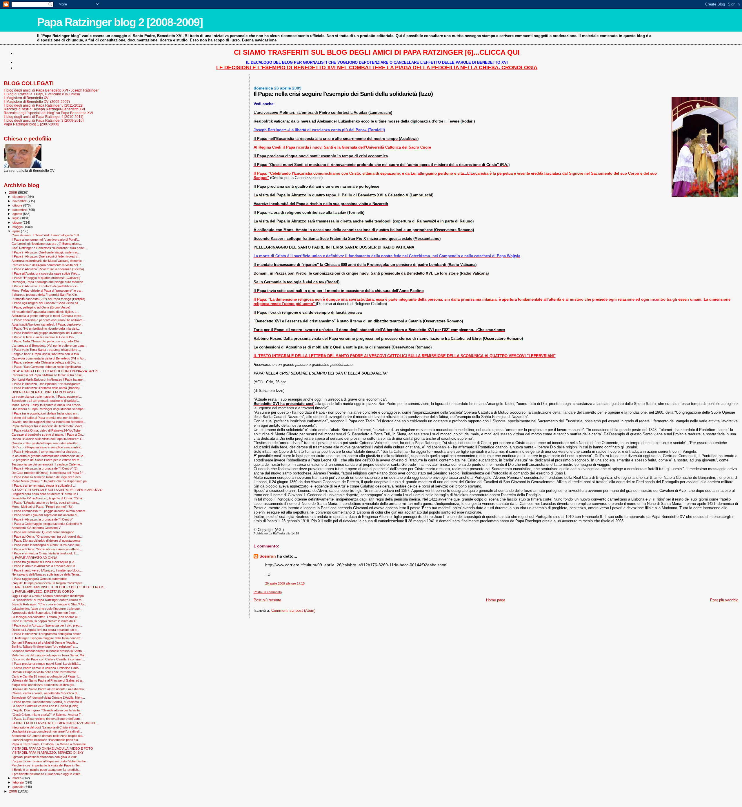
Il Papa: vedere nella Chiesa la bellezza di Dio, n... (46, 362)
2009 (13, 192)
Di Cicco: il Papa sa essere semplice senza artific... (47, 447)
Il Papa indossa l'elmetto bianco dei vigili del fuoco (46, 477)
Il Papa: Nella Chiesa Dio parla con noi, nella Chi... (46, 341)
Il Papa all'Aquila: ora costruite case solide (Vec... (46, 273)
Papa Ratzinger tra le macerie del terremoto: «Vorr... (48, 426)
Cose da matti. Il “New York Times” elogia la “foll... (46, 235)
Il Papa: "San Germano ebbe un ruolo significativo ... (48, 366)
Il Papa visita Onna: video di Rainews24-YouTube (46, 430)
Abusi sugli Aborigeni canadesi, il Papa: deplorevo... (47, 324)
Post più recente (267, 600)
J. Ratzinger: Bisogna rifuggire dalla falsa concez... (47, 638)
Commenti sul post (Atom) (293, 610)
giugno (17, 222)
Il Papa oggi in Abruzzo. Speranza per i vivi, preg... (47, 625)
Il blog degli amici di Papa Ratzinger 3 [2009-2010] (43, 120)
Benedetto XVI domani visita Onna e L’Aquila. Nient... (48, 697)
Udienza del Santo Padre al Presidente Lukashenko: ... (50, 689)
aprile (16, 231)
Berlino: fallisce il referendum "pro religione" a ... (45, 646)
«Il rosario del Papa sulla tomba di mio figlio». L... (45, 311)
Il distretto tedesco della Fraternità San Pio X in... (45, 294)
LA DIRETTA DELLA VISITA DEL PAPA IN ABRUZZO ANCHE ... (56, 723)
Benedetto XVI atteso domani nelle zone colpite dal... (48, 735)
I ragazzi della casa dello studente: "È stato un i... (46, 494)
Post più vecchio (724, 600)
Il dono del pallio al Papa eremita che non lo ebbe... (47, 417)
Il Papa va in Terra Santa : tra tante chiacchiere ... (46, 349)
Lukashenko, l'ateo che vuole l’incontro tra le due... (47, 608)
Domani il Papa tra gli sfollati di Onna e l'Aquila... (45, 642)
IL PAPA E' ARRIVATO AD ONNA (34, 557)
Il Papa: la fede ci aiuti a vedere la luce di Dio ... (44, 337)
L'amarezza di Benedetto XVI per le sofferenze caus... (49, 345)
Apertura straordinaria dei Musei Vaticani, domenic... (48, 260)
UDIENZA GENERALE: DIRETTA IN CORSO (43, 392)
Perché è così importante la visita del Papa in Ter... (47, 765)
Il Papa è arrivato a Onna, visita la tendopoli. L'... (45, 553)
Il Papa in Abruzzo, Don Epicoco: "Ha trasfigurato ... (48, 384)
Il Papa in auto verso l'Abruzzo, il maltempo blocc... (47, 570)
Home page (495, 600)
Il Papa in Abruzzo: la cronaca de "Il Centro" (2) (45, 468)
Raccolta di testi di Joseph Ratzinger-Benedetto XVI (44, 109)
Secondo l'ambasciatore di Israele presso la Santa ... (48, 651)
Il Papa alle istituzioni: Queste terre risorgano (43, 532)
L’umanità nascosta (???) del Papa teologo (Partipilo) (48, 299)
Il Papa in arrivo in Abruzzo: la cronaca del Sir (43, 566)
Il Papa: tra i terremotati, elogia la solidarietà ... (44, 485)
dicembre (19, 196)
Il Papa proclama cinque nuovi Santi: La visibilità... (46, 663)
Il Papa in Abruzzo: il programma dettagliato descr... (47, 634)
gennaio (18, 786)
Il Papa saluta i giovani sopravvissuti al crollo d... (45, 515)
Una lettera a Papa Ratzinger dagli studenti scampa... (49, 409)
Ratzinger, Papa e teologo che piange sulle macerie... (49, 282)
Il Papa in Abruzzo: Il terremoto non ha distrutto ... (46, 451)
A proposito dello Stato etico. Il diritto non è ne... (44, 612)
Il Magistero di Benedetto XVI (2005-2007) (37, 101)
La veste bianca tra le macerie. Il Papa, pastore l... (47, 396)
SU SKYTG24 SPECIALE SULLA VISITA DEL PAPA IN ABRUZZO (57, 490)
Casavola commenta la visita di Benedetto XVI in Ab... (49, 358)
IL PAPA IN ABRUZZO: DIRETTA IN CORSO (43, 591)
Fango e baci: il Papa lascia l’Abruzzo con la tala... (46, 354)
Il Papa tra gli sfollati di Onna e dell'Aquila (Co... (44, 562)
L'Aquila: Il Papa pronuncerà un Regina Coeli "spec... (48, 583)
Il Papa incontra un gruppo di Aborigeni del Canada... (48, 333)
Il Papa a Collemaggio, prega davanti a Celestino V (47, 523)
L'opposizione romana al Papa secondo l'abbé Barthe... (50, 761)
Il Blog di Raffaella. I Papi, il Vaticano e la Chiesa (42, 94)
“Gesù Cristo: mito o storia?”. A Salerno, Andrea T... (47, 714)
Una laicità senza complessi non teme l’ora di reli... (47, 731)
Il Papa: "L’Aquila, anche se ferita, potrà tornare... (46, 502)
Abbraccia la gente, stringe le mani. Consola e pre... (48, 315)
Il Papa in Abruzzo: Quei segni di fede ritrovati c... (46, 256)
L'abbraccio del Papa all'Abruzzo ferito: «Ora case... (48, 375)
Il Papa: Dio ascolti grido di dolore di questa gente (46, 540)
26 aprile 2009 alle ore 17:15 (285, 583)
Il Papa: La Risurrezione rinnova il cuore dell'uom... (47, 718)
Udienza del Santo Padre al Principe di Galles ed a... (48, 680)
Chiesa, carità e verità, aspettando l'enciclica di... (46, 693)
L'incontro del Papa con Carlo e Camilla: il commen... (48, 659)
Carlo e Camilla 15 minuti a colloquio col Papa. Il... (46, 676)
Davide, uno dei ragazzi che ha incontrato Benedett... (49, 421)
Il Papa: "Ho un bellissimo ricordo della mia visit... (46, 328)
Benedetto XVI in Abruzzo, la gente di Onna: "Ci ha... (48, 498)
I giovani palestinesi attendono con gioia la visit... (45, 757)
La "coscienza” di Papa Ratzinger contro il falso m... (48, 600)
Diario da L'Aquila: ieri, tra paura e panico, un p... (45, 629)
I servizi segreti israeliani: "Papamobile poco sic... (46, 740)
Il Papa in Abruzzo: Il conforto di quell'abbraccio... (46, 286)
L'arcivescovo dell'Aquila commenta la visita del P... (47, 265)
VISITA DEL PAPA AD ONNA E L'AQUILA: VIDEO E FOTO (52, 748)
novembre (20, 201)
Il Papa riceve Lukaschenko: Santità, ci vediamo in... (48, 702)
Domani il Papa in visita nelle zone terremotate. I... (46, 672)
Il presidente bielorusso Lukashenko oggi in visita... (47, 774)
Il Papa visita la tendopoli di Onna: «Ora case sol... (47, 545)
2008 (13, 791)
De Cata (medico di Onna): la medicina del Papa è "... (49, 472)
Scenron (267, 556)
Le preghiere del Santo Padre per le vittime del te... (47, 460)
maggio (17, 227)
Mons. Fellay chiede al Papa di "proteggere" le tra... (47, 290)
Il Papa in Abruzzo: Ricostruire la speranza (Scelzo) (48, 269)
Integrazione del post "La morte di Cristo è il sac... (46, 727)
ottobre (17, 205)
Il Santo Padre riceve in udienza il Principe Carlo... (46, 668)
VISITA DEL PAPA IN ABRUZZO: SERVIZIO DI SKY (47, 752)
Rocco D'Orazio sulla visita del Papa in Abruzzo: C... (48, 439)
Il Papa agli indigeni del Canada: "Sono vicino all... (46, 303)
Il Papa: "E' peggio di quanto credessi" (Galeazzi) (46, 278)
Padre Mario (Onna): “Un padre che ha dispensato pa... (50, 481)
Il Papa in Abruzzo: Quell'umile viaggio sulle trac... (46, 252)
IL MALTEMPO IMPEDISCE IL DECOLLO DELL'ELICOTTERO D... (59, 587)
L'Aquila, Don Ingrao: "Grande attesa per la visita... (47, 710)
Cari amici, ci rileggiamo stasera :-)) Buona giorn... (47, 243)
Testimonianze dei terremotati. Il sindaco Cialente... (47, 464)
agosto (17, 214)
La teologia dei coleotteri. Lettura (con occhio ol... (46, 617)
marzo (17, 778)
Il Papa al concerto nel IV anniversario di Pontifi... (46, 239)
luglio (16, 218)
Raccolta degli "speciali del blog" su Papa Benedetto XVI (48, 113)
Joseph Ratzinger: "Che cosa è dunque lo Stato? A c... (50, 604)
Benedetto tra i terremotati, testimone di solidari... (46, 400)
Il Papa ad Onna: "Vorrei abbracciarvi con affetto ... (47, 549)
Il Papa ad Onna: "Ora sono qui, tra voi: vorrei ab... (47, 536)
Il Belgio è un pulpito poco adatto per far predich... (46, 769)
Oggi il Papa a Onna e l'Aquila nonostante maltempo (48, 596)
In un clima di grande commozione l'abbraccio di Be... (49, 456)
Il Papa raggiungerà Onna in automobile (39, 578)
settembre (20, 209)
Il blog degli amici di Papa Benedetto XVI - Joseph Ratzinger (51, 90)
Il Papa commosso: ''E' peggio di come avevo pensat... (50, 511)
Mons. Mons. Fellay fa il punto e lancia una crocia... (47, 405)
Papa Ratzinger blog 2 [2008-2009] (120, 22)
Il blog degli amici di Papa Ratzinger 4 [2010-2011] (43, 116)
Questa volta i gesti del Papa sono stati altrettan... (46, 443)
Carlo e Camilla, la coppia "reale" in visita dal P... (45, 621)
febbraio (18, 782)
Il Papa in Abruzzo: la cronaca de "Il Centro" (42, 519)
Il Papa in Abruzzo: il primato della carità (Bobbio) (46, 388)
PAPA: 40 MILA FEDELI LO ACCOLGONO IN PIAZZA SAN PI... (56, 371)
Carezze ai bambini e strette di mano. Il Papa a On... (48, 434)
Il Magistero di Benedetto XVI (26, 98)
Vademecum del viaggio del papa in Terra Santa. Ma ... (50, 655)
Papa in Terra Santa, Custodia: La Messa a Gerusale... (50, 744)
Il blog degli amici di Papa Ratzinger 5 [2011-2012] (43, 105)
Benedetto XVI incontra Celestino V (36, 528)
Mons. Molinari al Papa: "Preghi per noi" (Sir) (43, 506)
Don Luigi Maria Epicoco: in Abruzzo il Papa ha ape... (48, 379)
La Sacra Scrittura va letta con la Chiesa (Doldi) (45, 706)
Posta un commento (268, 592)
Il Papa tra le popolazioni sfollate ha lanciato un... (45, 413)
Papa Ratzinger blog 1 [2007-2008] (31, 124)
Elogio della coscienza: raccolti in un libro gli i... (44, 685)
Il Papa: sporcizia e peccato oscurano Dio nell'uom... (48, 320)
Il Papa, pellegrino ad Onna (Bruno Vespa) (41, 307)
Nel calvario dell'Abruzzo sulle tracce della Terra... (46, 574)
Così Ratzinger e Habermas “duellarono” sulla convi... (49, 248)
